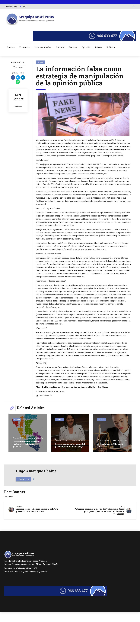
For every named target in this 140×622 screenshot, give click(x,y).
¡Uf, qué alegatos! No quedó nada (110, 445)
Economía (24, 47)
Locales (11, 47)
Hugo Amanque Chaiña (18, 63)
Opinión (86, 47)
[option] (83, 114)
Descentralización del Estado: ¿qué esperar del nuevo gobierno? (27, 444)
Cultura (60, 47)
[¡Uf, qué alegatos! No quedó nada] (112, 432)
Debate (98, 47)
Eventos (73, 47)
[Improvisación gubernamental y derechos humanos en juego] (70, 432)
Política (111, 47)
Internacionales (42, 47)
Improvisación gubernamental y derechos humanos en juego (70, 445)
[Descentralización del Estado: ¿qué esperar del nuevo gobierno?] (27, 432)
